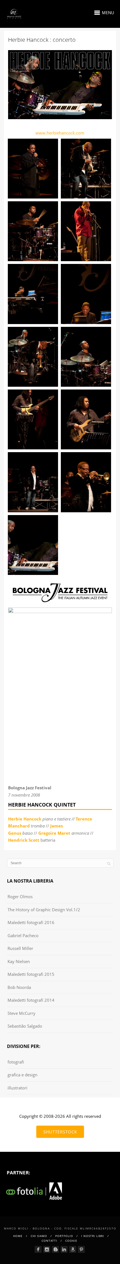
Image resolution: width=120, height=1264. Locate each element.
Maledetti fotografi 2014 (31, 1000)
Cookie (71, 1241)
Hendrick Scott (23, 840)
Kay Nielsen (19, 961)
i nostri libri (92, 1236)
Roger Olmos (20, 896)
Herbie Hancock (24, 819)
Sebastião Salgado (25, 1026)
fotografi (16, 1062)
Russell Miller (20, 948)
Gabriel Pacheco (23, 935)
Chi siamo (39, 1236)
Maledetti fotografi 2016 (31, 922)
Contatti (49, 1241)
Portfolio (64, 1236)
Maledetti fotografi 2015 (31, 974)
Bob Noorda (19, 987)
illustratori (17, 1088)
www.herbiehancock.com (59, 133)
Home (18, 1236)
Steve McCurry (21, 1013)
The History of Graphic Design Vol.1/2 (44, 909)
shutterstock (60, 1132)
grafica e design (22, 1074)
